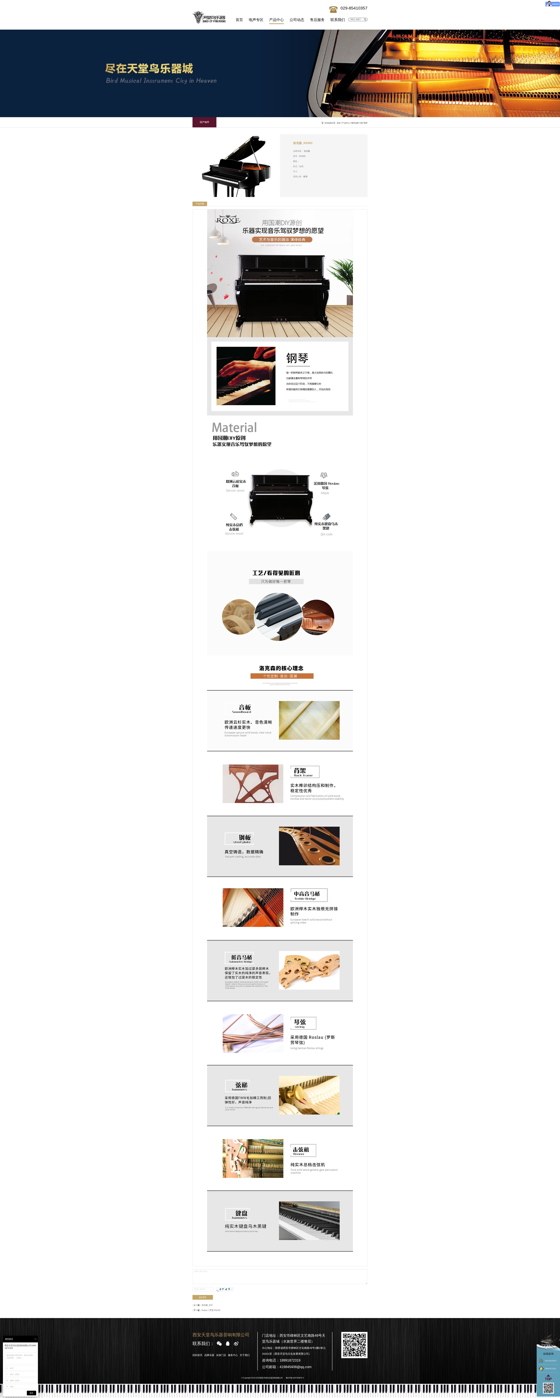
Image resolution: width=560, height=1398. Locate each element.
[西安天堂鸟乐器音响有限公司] (209, 17)
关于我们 (245, 1355)
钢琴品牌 (354, 123)
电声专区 (256, 20)
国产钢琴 (204, 122)
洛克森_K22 (207, 1305)
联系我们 (337, 20)
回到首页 (197, 1355)
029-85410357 (550, 1361)
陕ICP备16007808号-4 (295, 1378)
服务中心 (233, 1355)
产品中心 (276, 20)
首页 (239, 20)
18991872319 (550, 1369)
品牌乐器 (209, 1355)
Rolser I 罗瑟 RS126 (211, 1310)
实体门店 (221, 1355)
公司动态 (297, 20)
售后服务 (317, 20)
